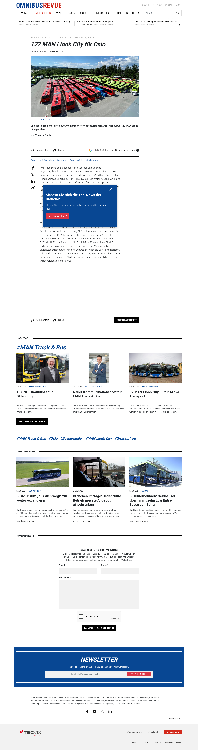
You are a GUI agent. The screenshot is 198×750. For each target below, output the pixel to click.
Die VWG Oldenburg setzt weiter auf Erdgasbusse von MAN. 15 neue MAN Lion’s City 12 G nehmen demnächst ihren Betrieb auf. (41, 409)
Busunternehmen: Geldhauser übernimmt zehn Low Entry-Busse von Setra (152, 500)
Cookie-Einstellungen (173, 743)
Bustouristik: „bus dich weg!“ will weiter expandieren (42, 498)
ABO (178, 5)
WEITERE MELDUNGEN (32, 421)
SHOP (159, 5)
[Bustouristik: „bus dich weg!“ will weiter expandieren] (42, 472)
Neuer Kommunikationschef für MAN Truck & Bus (97, 394)
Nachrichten (43, 13)
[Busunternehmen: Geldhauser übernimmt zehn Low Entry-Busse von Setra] (155, 472)
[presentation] (179, 24)
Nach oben (173, 719)
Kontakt (153, 732)
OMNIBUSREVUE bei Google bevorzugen (114, 150)
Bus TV (71, 13)
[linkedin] (110, 711)
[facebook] (87, 711)
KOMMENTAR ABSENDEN (99, 627)
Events (59, 13)
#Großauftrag (125, 438)
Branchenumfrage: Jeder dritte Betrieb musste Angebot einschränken (97, 500)
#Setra (145, 491)
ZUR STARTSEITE (127, 320)
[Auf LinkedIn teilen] (33, 181)
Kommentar (64, 577)
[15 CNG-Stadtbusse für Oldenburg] (42, 368)
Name (104, 565)
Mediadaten (134, 732)
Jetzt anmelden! (57, 216)
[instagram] (102, 711)
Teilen (61, 150)
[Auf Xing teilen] (33, 188)
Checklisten (120, 13)
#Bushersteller (71, 438)
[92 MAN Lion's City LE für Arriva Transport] (155, 368)
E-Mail (62, 565)
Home (34, 37)
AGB (146, 743)
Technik (59, 37)
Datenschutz (157, 743)
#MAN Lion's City (98, 438)
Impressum (136, 743)
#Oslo (53, 438)
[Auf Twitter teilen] (32, 175)
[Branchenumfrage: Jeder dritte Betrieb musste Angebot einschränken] (99, 472)
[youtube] (94, 711)
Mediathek (102, 13)
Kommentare (42, 150)
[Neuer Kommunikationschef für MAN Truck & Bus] (99, 368)
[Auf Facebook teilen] (33, 168)
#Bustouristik (35, 491)
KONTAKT (169, 5)
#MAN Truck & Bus (41, 347)
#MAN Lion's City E (150, 387)
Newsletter (147, 5)
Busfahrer (85, 13)
